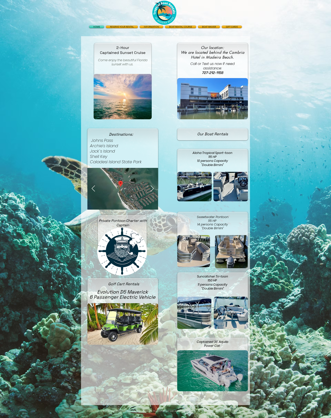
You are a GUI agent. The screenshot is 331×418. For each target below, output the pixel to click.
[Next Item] (152, 188)
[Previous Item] (93, 188)
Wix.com (178, 411)
